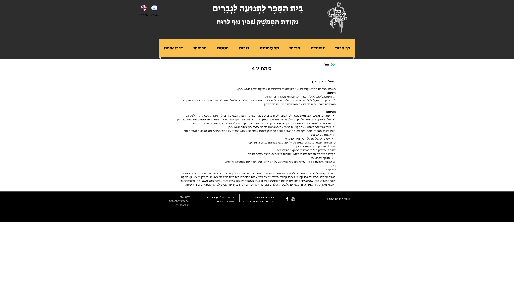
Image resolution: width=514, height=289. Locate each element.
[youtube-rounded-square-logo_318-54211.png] (293, 198)
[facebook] (287, 198)
